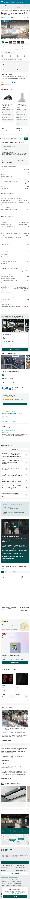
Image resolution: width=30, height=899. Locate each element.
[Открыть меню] (2, 5)
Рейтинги (13, 783)
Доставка (11, 752)
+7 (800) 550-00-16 (14, 508)
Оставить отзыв (15, 404)
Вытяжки (6, 10)
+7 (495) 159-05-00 (6, 866)
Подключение (4, 879)
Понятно (15, 896)
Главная (2, 10)
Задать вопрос (15, 449)
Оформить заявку (15, 662)
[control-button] (28, 134)
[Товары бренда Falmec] (13, 8)
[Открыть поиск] (25, 5)
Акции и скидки (4, 876)
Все (3, 572)
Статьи (7, 783)
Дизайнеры (8, 572)
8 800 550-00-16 (14, 856)
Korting (11, 10)
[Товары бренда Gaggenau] (24, 8)
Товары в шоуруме (13, 876)
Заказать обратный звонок (21, 867)
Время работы (4, 867)
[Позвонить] (5, 5)
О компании (3, 881)
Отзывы (3, 883)
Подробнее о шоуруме (15, 349)
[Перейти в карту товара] (8, 679)
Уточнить (8, 52)
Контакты (21, 876)
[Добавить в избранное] (28, 17)
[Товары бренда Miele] (19, 8)
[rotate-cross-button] (26, 455)
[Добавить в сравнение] (25, 17)
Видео (18, 783)
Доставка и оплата (20, 879)
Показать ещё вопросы (15, 500)
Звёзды (15, 572)
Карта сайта (19, 885)
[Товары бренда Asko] (3, 8)
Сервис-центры (11, 879)
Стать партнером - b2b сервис (16, 862)
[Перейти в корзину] (28, 5)
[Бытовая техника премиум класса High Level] (15, 5)
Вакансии (18, 881)
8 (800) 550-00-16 (21, 866)
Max (10, 507)
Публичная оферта (18, 883)
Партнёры (21, 572)
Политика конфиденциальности (8, 885)
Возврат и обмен (11, 881)
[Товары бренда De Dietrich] (8, 8)
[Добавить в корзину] (11, 696)
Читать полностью (6, 162)
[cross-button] (28, 2)
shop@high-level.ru (21, 870)
